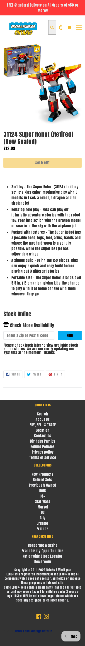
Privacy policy (42, 452)
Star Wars (42, 501)
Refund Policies (42, 446)
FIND (70, 335)
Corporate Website (42, 545)
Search (42, 414)
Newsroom (42, 561)
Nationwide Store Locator (42, 556)
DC (42, 512)
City (42, 518)
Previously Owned (42, 485)
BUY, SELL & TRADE (42, 424)
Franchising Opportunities (42, 550)
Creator (42, 523)
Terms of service (42, 457)
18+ (42, 496)
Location (42, 430)
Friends (42, 528)
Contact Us (42, 435)
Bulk (42, 490)
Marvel (42, 507)
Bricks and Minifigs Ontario (33, 631)
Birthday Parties (42, 441)
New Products (42, 474)
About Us (43, 419)
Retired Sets (42, 479)
